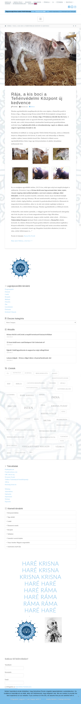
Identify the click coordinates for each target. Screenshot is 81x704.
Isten (28, 407)
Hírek (32, 107)
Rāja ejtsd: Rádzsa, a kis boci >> (21, 241)
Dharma (52, 383)
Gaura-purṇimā (47, 388)
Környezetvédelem (13, 419)
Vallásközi (10, 534)
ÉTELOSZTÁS (37, 2)
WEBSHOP (7, 3)
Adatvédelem (9, 491)
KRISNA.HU (8, 2)
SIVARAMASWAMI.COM (19, 3)
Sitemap (7, 499)
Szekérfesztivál (47, 437)
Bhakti (54, 373)
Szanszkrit (32, 436)
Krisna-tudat (59, 406)
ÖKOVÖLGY (69, 2)
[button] (40, 18)
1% (53, 2)
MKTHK (47, 420)
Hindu (42, 395)
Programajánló (9, 289)
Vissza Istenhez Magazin (35, 446)
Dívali (62, 383)
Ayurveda (28, 373)
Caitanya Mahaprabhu (36, 383)
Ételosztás (8, 309)
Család (7, 294)
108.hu (7, 482)
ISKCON (12, 406)
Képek (63, 411)
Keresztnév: (8, 672)
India (55, 397)
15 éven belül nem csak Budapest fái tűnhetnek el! (26, 342)
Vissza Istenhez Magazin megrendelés (18, 542)
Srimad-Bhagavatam (15, 437)
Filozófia (7, 302)
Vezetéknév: (8, 665)
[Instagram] (75, 7)
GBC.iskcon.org (9, 474)
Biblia (19, 384)
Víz (71, 445)
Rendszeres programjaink (24, 430)
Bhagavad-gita (42, 373)
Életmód (7, 292)
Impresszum (8, 496)
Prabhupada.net (9, 469)
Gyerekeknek (9, 307)
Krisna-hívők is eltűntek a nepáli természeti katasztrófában (29, 334)
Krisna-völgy (48, 413)
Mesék (36, 419)
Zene (9, 453)
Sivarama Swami (47, 431)
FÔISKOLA (46, 2)
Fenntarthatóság (32, 387)
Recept (8, 430)
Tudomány (64, 436)
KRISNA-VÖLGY (18, 2)
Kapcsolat (8, 501)
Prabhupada (62, 419)
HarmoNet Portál (29, 236)
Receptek (7, 297)
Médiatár (7, 299)
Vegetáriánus (12, 445)
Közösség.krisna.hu (10, 484)
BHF (8, 384)
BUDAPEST (28, 2)
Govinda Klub (64, 389)
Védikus (59, 447)
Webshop (7, 489)
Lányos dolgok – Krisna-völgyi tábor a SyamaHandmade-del (29, 358)
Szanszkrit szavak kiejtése (15, 538)
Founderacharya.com (11, 472)
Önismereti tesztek (12, 525)
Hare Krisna (27, 395)
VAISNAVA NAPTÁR (14, 547)
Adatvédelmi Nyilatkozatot (23, 687)
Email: (7, 679)
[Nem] (78, 696)
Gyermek (11, 395)
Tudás (62, 440)
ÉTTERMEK (60, 2)
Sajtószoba (8, 494)
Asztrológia (17, 372)
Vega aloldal (11, 517)
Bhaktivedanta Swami (60, 378)
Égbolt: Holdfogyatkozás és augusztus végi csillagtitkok (28, 350)
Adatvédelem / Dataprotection (58, 699)
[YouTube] (72, 7)
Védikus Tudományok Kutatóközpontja (16, 479)
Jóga (43, 405)
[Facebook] (69, 7)
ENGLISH (30, 3)
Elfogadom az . (19, 687)
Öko (6, 304)
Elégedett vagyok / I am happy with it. (26, 699)
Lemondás (27, 418)
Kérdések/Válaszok (10, 312)
